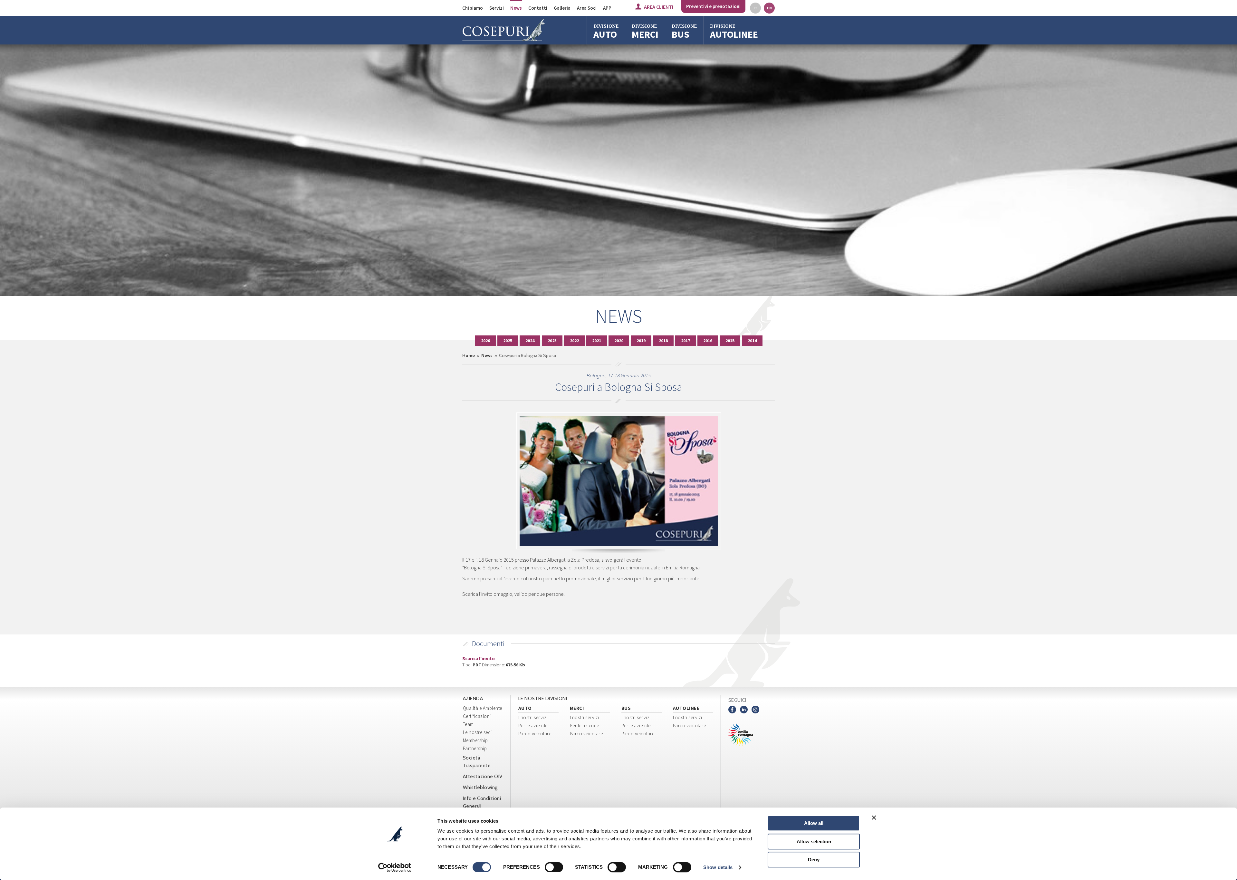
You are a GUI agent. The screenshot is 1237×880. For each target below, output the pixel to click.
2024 (529, 340)
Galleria (562, 8)
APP (607, 8)
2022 (574, 340)
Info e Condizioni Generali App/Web (482, 806)
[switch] (554, 867)
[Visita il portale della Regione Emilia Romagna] (745, 734)
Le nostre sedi (477, 732)
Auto (605, 32)
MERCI (577, 708)
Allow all (813, 823)
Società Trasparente (477, 762)
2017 (685, 340)
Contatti (537, 8)
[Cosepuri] (503, 30)
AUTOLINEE (686, 708)
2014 (752, 340)
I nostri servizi (533, 717)
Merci (645, 32)
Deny (814, 859)
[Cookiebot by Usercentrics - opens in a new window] (395, 867)
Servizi (496, 8)
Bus (684, 32)
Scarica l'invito (478, 658)
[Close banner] (874, 817)
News (516, 8)
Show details (718, 867)
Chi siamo (472, 8)
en (769, 7)
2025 (507, 340)
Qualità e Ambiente (482, 708)
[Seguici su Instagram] (755, 709)
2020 (618, 340)
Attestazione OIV (483, 776)
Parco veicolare (534, 733)
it (755, 7)
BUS (626, 708)
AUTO (525, 708)
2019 (641, 340)
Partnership (475, 748)
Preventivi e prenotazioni (713, 6)
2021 (596, 340)
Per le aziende (533, 725)
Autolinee (734, 32)
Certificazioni (477, 716)
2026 (485, 340)
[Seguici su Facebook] (732, 709)
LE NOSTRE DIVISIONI (542, 698)
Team (468, 724)
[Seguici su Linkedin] (744, 709)
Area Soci (587, 8)
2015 (729, 340)
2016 (707, 340)
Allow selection (814, 841)
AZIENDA (473, 698)
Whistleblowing (480, 787)
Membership (475, 740)
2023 (552, 340)
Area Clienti (658, 7)
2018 (663, 340)
